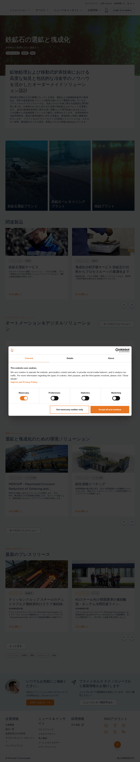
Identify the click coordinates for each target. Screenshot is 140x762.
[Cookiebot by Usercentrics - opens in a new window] (117, 350)
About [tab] (111, 358)
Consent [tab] (29, 358)
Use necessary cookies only (69, 409)
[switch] (55, 398)
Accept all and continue (109, 409)
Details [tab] (70, 358)
